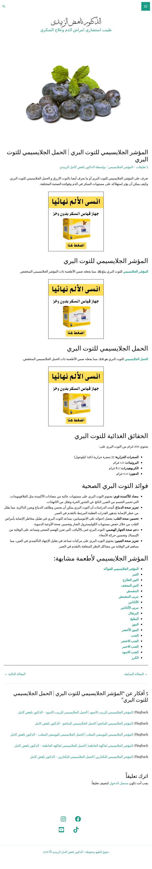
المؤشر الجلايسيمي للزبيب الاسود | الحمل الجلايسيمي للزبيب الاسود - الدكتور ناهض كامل (75, 712)
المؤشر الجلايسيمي (120, 167)
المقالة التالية (15, 674)
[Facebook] (78, 819)
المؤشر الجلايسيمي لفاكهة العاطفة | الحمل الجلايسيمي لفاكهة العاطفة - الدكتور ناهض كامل (73, 745)
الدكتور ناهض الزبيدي (76, 22)
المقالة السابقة (136, 674)
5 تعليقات (142, 167)
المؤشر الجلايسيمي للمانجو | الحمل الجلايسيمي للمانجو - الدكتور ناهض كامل (84, 723)
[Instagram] (63, 819)
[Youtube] (61, 829)
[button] (4, 6)
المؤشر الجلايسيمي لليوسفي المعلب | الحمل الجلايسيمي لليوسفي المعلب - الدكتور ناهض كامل (71, 734)
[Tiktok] (76, 829)
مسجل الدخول (118, 783)
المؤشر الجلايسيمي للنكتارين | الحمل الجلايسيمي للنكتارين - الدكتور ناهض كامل (81, 756)
